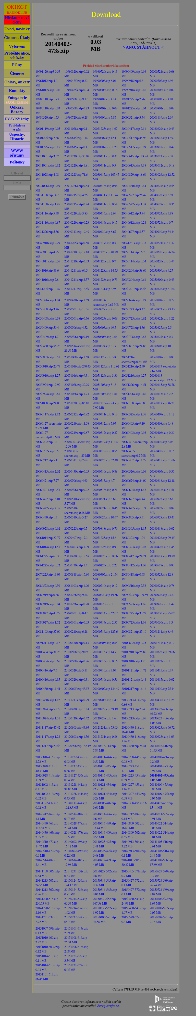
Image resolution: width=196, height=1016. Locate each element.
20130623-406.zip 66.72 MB (161, 711)
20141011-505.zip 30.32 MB (132, 862)
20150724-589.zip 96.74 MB (161, 882)
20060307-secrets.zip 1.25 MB (77, 453)
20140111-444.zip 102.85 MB (75, 805)
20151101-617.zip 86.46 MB (46, 976)
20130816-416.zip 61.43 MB (161, 748)
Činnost (11, 37)
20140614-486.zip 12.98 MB (75, 862)
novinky (23, 29)
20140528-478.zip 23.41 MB (75, 825)
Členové (17, 73)
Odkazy (16, 107)
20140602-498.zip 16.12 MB (75, 843)
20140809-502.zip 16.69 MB (132, 825)
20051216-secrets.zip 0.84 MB (134, 359)
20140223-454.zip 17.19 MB (132, 768)
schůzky (17, 58)
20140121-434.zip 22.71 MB (104, 786)
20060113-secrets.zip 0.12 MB (163, 377)
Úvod (9, 29)
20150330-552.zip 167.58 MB (104, 901)
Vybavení (17, 46)
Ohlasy (10, 82)
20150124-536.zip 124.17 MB (75, 882)
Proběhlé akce (16, 53)
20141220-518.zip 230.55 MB (46, 901)
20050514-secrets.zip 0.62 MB (106, 302)
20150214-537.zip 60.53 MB (75, 901)
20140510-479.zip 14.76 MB (46, 843)
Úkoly (25, 37)
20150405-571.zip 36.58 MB (104, 919)
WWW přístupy (17, 152)
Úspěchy (16, 134)
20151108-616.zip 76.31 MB (75, 939)
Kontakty (17, 90)
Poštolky (17, 162)
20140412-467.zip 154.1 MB (161, 805)
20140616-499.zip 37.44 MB (104, 825)
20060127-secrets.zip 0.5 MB (47, 434)
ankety (24, 82)
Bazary (17, 112)
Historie (17, 139)
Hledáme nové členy (17, 19)
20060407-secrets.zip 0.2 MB (133, 453)
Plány (17, 64)
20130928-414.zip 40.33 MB (46, 768)
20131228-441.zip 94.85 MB (75, 786)
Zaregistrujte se (108, 1006)
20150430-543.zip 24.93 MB (132, 901)
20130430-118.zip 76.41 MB (132, 729)
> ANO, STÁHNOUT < (143, 47)
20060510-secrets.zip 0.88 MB (77, 510)
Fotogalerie (17, 97)
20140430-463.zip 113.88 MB (46, 825)
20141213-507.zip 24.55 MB (46, 882)
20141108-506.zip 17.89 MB (161, 862)
